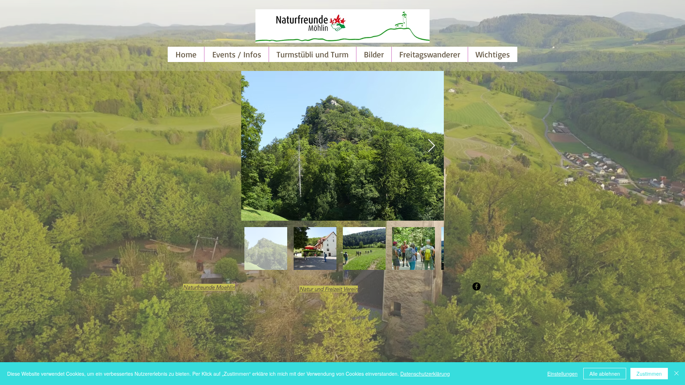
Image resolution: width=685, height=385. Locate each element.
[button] (373, 54)
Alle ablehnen (604, 373)
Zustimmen (649, 373)
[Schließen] (676, 373)
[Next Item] (431, 146)
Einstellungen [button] (562, 373)
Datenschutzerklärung (425, 373)
